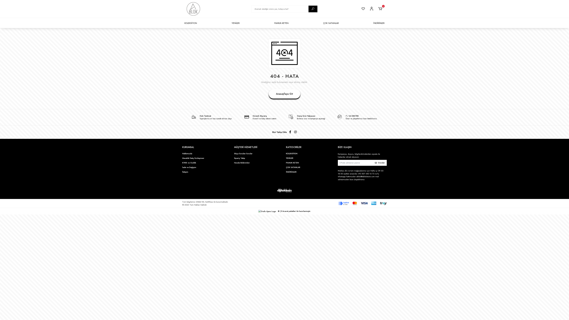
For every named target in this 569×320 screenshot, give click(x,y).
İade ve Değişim (189, 167)
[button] (380, 8)
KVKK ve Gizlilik (189, 162)
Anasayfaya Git (284, 94)
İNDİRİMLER (379, 23)
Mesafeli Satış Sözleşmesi (193, 158)
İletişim (185, 172)
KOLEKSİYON (190, 23)
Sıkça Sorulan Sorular (243, 153)
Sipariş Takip (239, 158)
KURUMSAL (188, 147)
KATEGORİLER (293, 147)
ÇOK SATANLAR (331, 23)
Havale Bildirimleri (242, 162)
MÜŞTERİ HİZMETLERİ (245, 147)
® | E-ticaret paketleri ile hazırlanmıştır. (294, 211)
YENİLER (236, 23)
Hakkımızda (187, 153)
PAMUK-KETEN (281, 23)
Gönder (381, 162)
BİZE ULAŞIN (344, 147)
